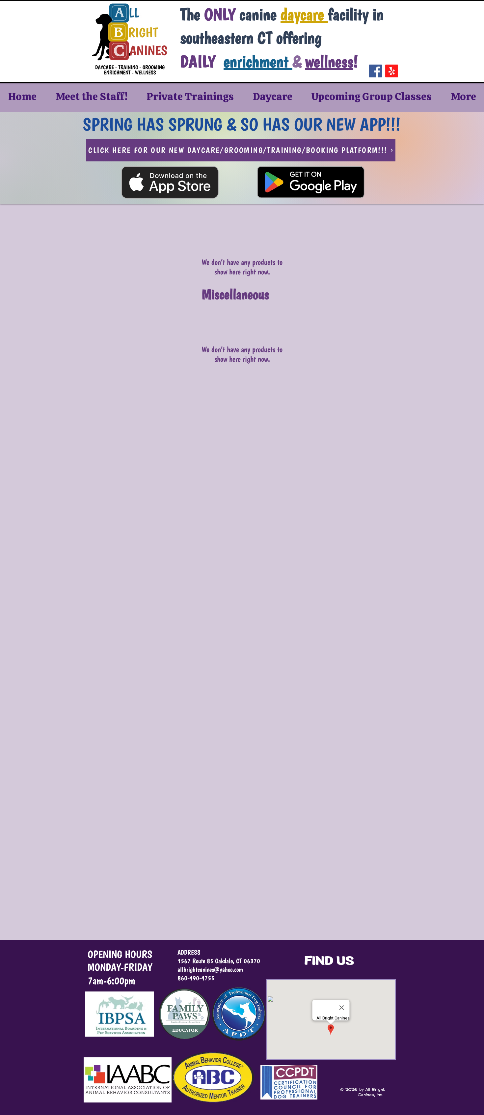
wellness (329, 61)
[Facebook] (375, 71)
